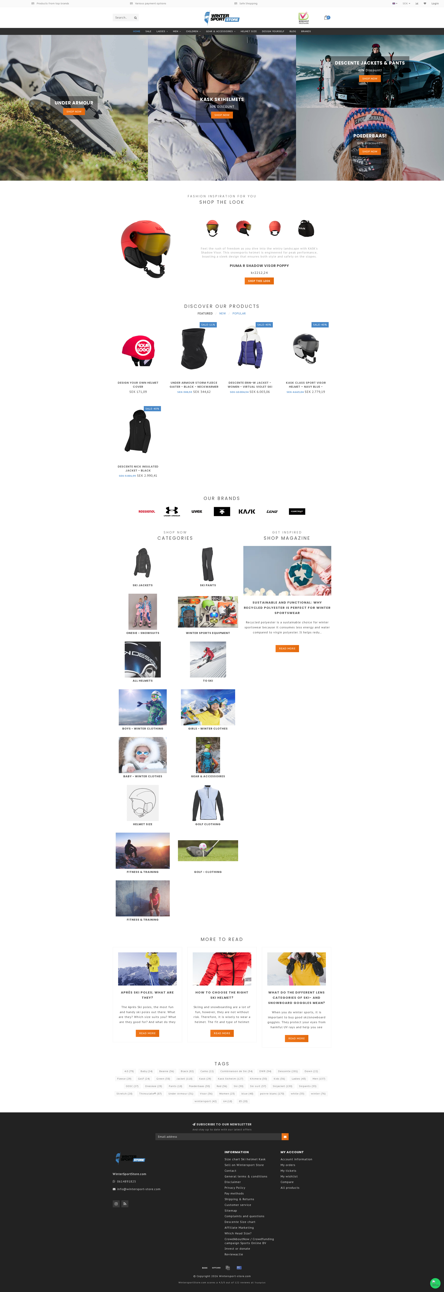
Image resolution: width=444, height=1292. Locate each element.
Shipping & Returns (239, 1199)
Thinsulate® (150, 1093)
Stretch (125, 1093)
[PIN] (239, 1267)
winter (318, 1093)
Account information (296, 1159)
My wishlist (289, 1176)
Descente (288, 1071)
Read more (287, 648)
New (222, 313)
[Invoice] (227, 1267)
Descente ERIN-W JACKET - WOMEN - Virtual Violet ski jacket (250, 387)
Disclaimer (233, 1182)
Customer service (238, 1205)
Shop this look (259, 281)
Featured (205, 313)
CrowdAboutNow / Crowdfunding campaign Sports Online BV (249, 1241)
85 (243, 1101)
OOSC (132, 1086)
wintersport (206, 1101)
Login (435, 3)
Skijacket (282, 1086)
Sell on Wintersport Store (244, 1165)
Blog (293, 31)
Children (192, 31)
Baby (146, 1071)
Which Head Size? (238, 1233)
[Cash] (216, 1267)
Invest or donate (237, 1248)
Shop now (74, 111)
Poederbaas (199, 1086)
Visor (206, 1093)
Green (163, 1078)
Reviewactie (234, 1254)
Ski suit (258, 1086)
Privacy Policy (235, 1187)
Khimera (258, 1078)
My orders (288, 1165)
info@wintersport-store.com (139, 1189)
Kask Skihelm (230, 1078)
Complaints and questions (244, 1216)
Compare (287, 1182)
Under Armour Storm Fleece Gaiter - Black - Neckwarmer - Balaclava (194, 387)
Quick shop (140, 381)
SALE (148, 31)
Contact (230, 1170)
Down (311, 1071)
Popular (239, 313)
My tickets (288, 1170)
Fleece (124, 1078)
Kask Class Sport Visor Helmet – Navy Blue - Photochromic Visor (306, 387)
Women (227, 1093)
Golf (144, 1078)
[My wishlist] (425, 3)
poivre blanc (272, 1093)
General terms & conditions (246, 1176)
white (297, 1093)
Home (136, 31)
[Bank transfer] (204, 1267)
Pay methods (234, 1193)
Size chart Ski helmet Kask (245, 1159)
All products (290, 1187)
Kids (279, 1078)
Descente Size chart (240, 1222)
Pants (175, 1086)
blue (247, 1093)
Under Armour (180, 1093)
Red (222, 1086)
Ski (239, 1086)
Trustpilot (260, 1282)
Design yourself (273, 31)
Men (175, 31)
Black (187, 1071)
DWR (265, 1071)
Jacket (185, 1078)
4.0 (129, 1071)
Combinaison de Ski (236, 1071)
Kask (205, 1078)
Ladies (161, 31)
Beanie (166, 1071)
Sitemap (231, 1210)
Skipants (308, 1086)
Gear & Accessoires (219, 31)
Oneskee (153, 1086)
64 (227, 1101)
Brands (306, 31)
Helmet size (249, 31)
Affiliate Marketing (239, 1227)
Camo (207, 1071)
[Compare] (417, 3)
